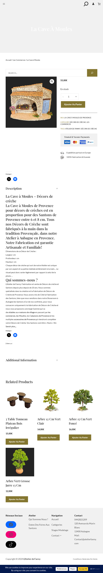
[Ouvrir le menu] (4, 4)
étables (12, 312)
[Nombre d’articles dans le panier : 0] (99, 4)
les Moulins (21, 316)
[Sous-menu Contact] (60, 535)
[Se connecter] (93, 4)
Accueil (9, 60)
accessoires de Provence (24, 319)
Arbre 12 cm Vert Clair (48, 421)
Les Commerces (19, 60)
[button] (52, 81)
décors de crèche (89, 129)
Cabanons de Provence (39, 316)
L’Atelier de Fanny (31, 559)
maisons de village (27, 312)
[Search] (92, 73)
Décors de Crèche (78, 122)
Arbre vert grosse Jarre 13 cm (18, 483)
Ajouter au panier (73, 104)
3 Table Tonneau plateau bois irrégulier (17, 423)
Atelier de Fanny (72, 129)
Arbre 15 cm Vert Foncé (80, 421)
